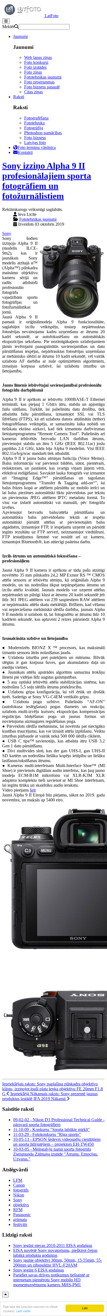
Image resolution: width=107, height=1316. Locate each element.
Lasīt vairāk (23, 1311)
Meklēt (8, 26)
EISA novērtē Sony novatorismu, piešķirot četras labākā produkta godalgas (55, 1253)
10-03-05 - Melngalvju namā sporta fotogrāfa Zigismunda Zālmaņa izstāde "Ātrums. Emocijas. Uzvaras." (55, 1154)
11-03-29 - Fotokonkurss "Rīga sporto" (47, 1134)
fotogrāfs (21, 1190)
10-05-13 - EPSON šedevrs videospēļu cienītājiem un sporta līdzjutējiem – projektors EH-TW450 (56, 1142)
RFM (17, 1209)
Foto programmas (39, 82)
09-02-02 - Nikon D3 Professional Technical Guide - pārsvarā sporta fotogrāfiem (59, 1122)
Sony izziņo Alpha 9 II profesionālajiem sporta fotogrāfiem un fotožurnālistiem (46, 181)
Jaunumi (20, 36)
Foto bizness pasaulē (42, 87)
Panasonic (22, 1214)
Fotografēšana (36, 118)
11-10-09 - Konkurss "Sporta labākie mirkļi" (51, 1129)
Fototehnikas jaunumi (42, 77)
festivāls (20, 1224)
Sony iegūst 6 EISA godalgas (38, 1270)
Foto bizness (35, 137)
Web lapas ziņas (38, 57)
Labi (85, 1308)
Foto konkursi (36, 62)
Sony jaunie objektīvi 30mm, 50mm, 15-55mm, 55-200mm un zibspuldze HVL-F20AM (57, 1262)
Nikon (18, 1195)
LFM (17, 1180)
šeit (33, 790)
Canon (19, 1185)
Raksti (18, 96)
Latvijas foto (35, 142)
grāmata (20, 1219)
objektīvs (21, 1204)
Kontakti (25, 152)
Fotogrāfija (33, 128)
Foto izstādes (35, 67)
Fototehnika (34, 123)
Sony (6, 233)
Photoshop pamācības (43, 132)
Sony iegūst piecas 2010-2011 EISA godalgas (52, 1245)
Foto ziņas (33, 72)
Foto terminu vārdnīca (37, 147)
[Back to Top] (5, 1294)
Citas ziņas (33, 91)
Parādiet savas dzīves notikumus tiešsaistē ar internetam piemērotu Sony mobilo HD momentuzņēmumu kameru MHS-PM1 (51, 1280)
